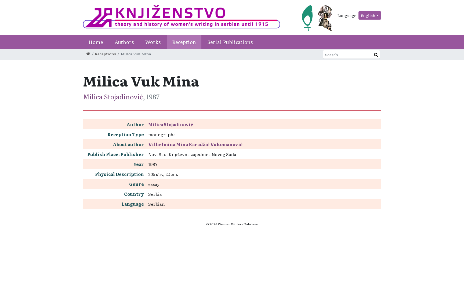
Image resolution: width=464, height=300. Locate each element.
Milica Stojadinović (113, 96)
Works (153, 42)
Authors (124, 42)
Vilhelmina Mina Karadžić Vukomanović (195, 144)
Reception (184, 42)
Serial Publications (230, 42)
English (368, 15)
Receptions (105, 53)
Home (95, 42)
